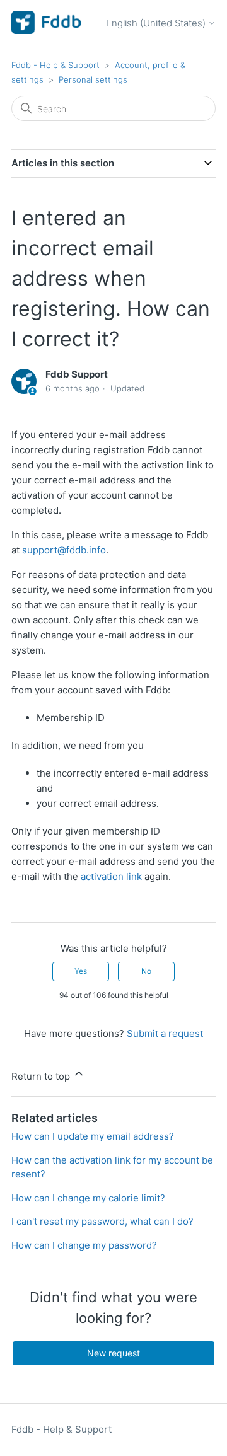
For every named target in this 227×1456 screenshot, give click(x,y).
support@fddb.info (64, 550)
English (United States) (157, 23)
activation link (111, 876)
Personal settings (93, 79)
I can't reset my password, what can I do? (102, 1221)
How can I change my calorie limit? (88, 1198)
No (146, 971)
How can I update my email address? (92, 1136)
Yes (80, 971)
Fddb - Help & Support (55, 65)
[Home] (46, 22)
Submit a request (165, 1033)
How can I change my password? (84, 1245)
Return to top (42, 1076)
